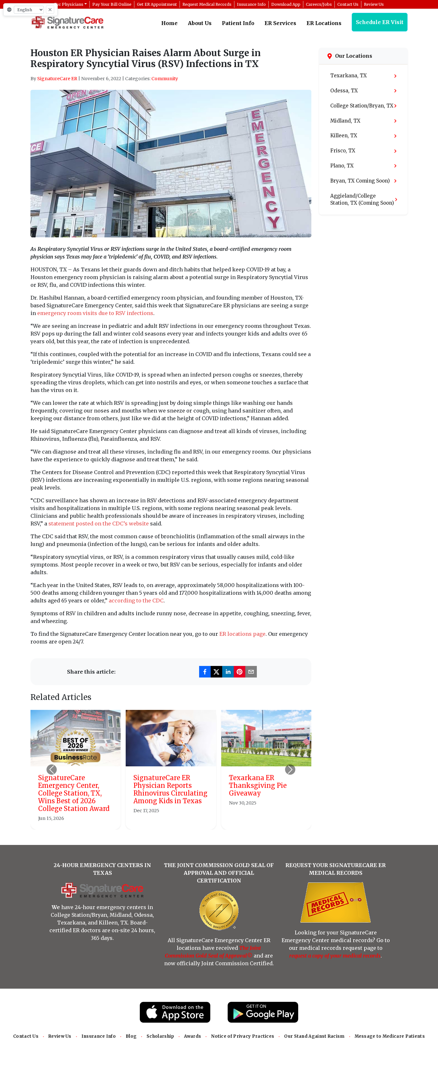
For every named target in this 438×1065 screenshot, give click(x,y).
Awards (192, 1036)
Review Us (60, 1036)
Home (169, 23)
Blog (131, 1036)
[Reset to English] (50, 9)
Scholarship (160, 1036)
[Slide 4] (188, 820)
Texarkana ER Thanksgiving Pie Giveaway (258, 785)
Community (164, 78)
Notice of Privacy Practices (242, 1036)
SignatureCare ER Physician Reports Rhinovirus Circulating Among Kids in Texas (170, 789)
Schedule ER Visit (379, 22)
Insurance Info (98, 1036)
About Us (200, 23)
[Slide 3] (176, 820)
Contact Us (25, 1036)
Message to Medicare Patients (390, 1036)
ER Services (280, 23)
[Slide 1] (153, 820)
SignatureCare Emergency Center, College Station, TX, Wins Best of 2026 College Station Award (73, 793)
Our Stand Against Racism (314, 1036)
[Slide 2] (165, 820)
